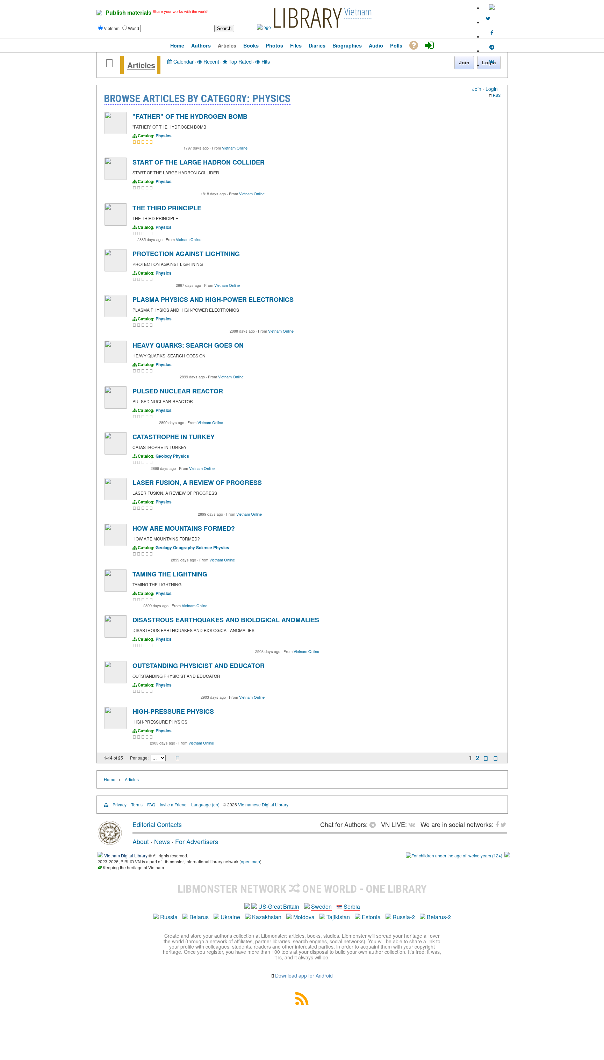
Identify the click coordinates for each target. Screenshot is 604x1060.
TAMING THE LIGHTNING (169, 574)
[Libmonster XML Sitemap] (302, 1003)
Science (204, 547)
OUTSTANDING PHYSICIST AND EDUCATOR (198, 665)
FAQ (151, 804)
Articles (141, 65)
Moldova (304, 917)
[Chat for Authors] (491, 47)
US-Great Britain (278, 906)
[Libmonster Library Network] (507, 855)
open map (250, 861)
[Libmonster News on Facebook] (491, 32)
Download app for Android (304, 975)
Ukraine (230, 917)
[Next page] (486, 758)
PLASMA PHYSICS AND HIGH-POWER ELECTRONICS (213, 299)
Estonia (371, 917)
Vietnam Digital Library (126, 855)
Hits (265, 61)
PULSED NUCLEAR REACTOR (177, 390)
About (140, 841)
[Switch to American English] (492, 8)
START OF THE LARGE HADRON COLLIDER (198, 162)
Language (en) (205, 804)
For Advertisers (196, 841)
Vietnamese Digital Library (263, 804)
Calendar (183, 61)
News (162, 841)
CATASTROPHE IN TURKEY (173, 436)
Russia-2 (404, 917)
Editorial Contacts (157, 824)
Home (109, 779)
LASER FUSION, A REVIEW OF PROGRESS (197, 482)
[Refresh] (177, 758)
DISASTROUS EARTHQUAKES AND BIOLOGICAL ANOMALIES (225, 619)
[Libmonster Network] (454, 855)
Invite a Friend (173, 804)
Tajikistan (338, 917)
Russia (169, 917)
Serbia (352, 906)
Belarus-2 (439, 917)
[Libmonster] (110, 842)
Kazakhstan (266, 917)
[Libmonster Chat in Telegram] (374, 824)
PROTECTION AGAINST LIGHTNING (186, 253)
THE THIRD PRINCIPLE (166, 207)
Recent (210, 61)
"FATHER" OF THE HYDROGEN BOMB (189, 116)
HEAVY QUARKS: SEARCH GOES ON (188, 345)
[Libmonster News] (488, 18)
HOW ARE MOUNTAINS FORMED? (183, 528)
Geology (164, 456)
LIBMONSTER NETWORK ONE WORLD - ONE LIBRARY (302, 888)
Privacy (120, 804)
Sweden (321, 906)
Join (476, 88)
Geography (184, 547)
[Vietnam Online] (116, 132)
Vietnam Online (234, 148)
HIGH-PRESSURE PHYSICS (173, 711)
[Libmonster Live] (491, 61)
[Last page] (495, 758)
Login (492, 88)
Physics (164, 135)
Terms (137, 804)
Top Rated (239, 61)
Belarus (199, 917)
